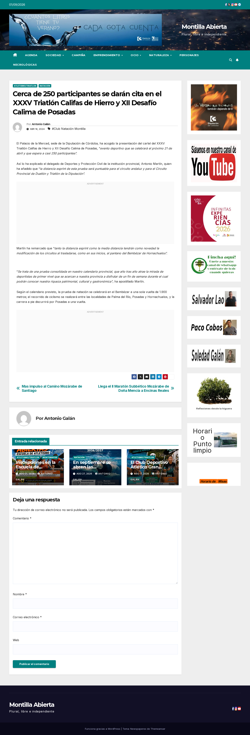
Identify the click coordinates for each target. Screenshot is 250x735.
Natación (45, 86)
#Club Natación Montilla (68, 129)
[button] (230, 60)
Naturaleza (159, 55)
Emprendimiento (107, 55)
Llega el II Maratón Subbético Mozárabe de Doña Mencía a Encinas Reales (133, 388)
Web (16, 640)
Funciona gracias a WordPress (103, 728)
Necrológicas (25, 64)
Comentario (22, 518)
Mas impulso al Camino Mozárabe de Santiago (52, 388)
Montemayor (50, 457)
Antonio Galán (41, 124)
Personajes (189, 55)
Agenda (31, 55)
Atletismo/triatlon (25, 86)
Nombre (20, 594)
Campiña (78, 55)
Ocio (135, 55)
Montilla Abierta (204, 26)
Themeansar (158, 728)
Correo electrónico (27, 617)
